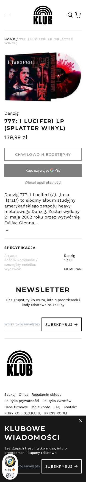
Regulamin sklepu (46, 394)
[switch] (10, 475)
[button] (70, 15)
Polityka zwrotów (57, 401)
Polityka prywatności (21, 401)
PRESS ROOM (55, 413)
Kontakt (70, 407)
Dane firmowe (16, 407)
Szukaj (9, 394)
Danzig (11, 113)
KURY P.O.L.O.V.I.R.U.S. (22, 413)
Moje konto (40, 407)
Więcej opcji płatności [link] (43, 182)
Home (9, 39)
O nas (23, 394)
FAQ (57, 407)
